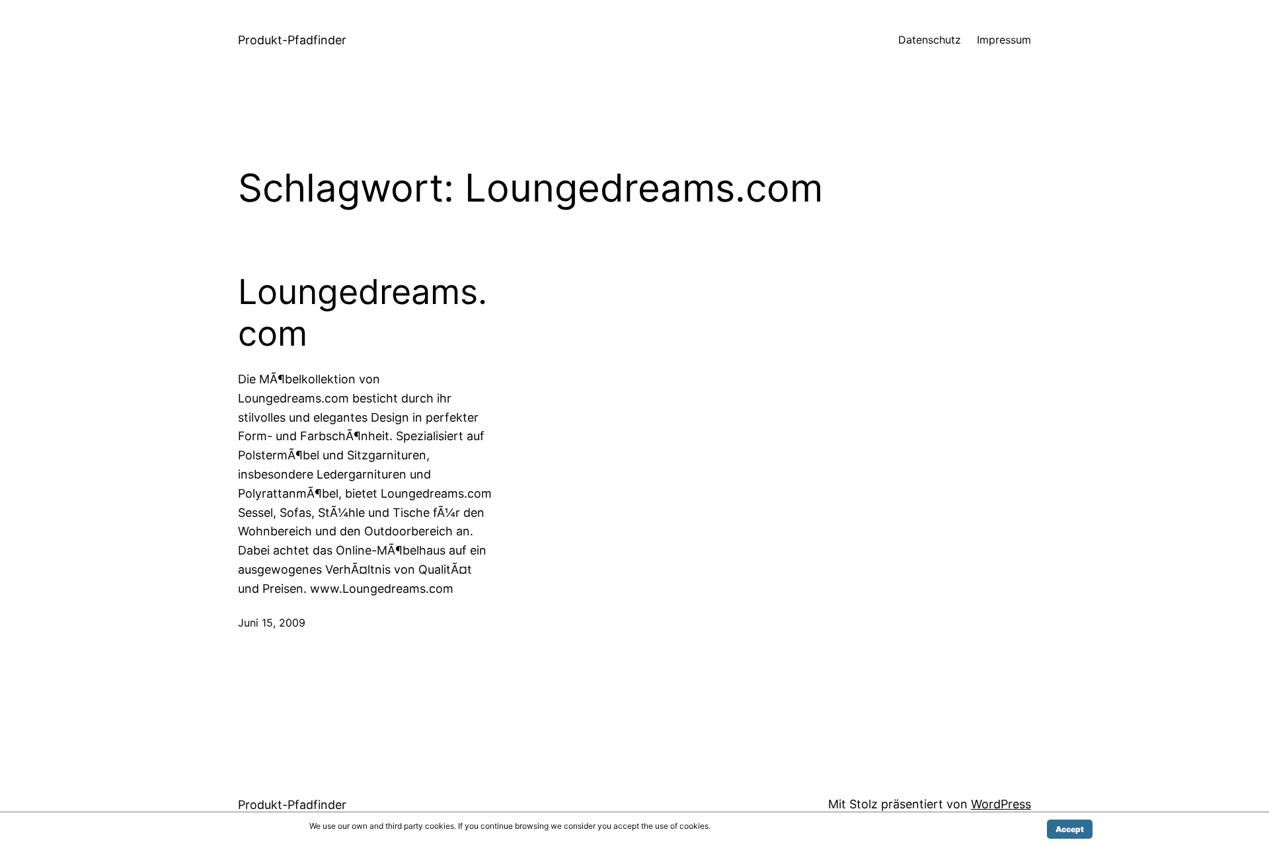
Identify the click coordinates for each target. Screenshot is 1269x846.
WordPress (1001, 804)
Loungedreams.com (362, 313)
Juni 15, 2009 (271, 622)
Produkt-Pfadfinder (292, 40)
